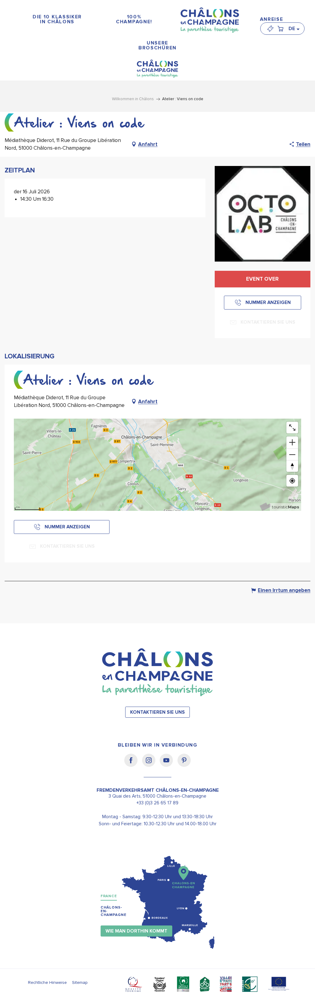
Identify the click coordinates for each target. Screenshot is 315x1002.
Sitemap (80, 982)
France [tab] (109, 896)
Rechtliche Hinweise (47, 982)
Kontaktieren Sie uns (157, 712)
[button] (294, 28)
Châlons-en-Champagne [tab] (113, 911)
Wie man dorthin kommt (136, 931)
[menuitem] (57, 19)
